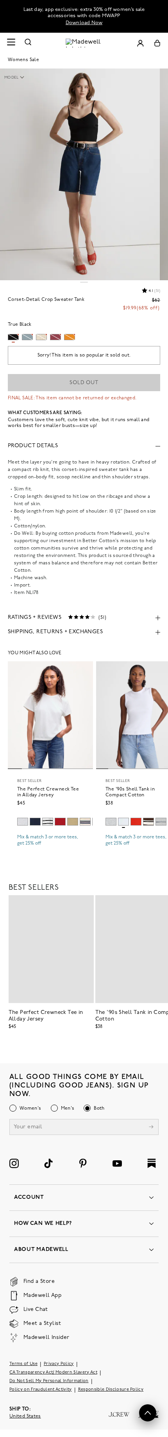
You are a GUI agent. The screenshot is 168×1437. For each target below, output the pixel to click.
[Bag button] (157, 43)
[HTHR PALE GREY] (22, 822)
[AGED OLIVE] (72, 822)
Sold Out (84, 382)
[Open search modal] (28, 43)
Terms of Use (23, 1364)
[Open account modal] (140, 43)
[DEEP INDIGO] (35, 822)
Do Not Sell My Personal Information (49, 1381)
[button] (18, 78)
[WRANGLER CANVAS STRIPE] (85, 822)
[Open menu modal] (11, 43)
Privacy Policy (59, 1364)
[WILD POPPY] (135, 822)
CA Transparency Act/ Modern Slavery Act (53, 1372)
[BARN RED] (60, 822)
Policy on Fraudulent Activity (40, 1390)
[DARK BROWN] (148, 822)
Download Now (84, 22)
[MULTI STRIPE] (160, 822)
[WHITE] (47, 822)
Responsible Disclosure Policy (111, 1390)
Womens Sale (23, 60)
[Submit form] (151, 1127)
